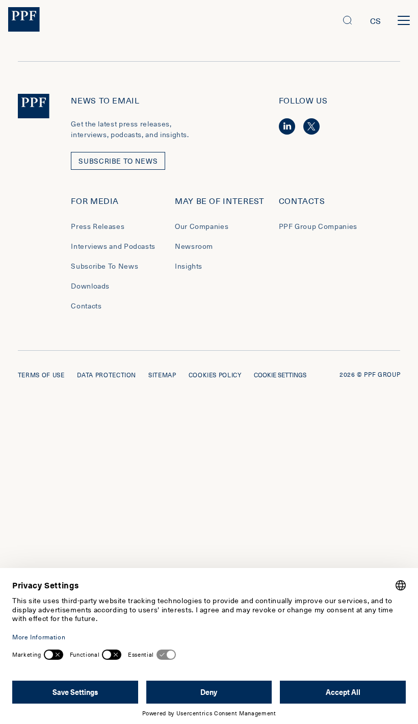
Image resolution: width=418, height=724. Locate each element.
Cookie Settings (280, 374)
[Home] (24, 20)
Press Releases (97, 226)
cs (375, 20)
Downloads (90, 285)
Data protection (107, 374)
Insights (188, 266)
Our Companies (201, 226)
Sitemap (162, 374)
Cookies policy (215, 374)
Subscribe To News (104, 266)
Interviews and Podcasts (113, 246)
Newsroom (194, 246)
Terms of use (41, 374)
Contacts (86, 305)
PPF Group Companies (318, 226)
